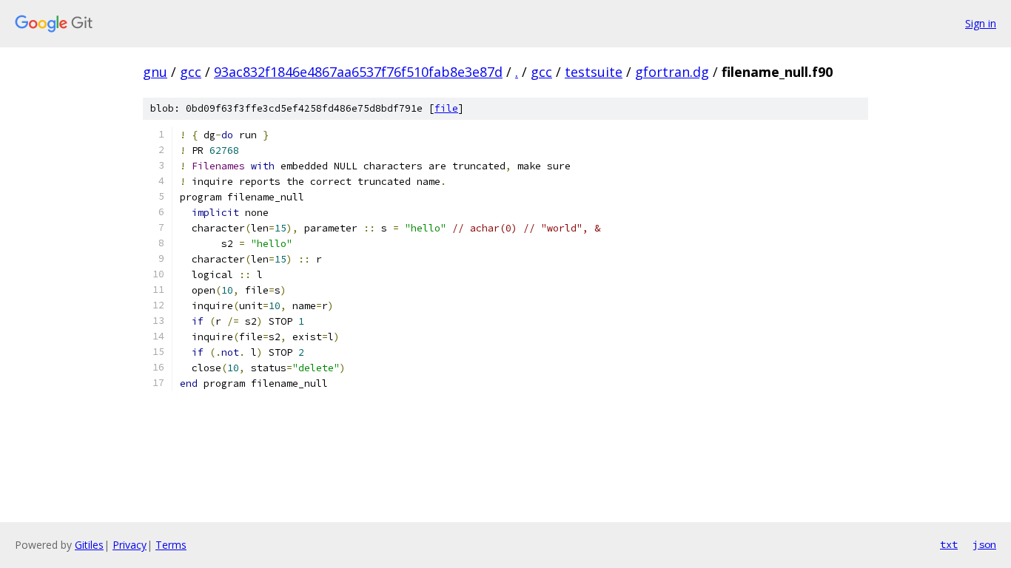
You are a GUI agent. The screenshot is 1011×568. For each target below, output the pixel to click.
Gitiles (89, 545)
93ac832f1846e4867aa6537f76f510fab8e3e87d (358, 72)
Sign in (980, 23)
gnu (155, 72)
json (984, 544)
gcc (190, 72)
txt (949, 544)
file (446, 108)
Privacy (129, 545)
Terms (171, 545)
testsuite (593, 72)
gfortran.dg (672, 72)
